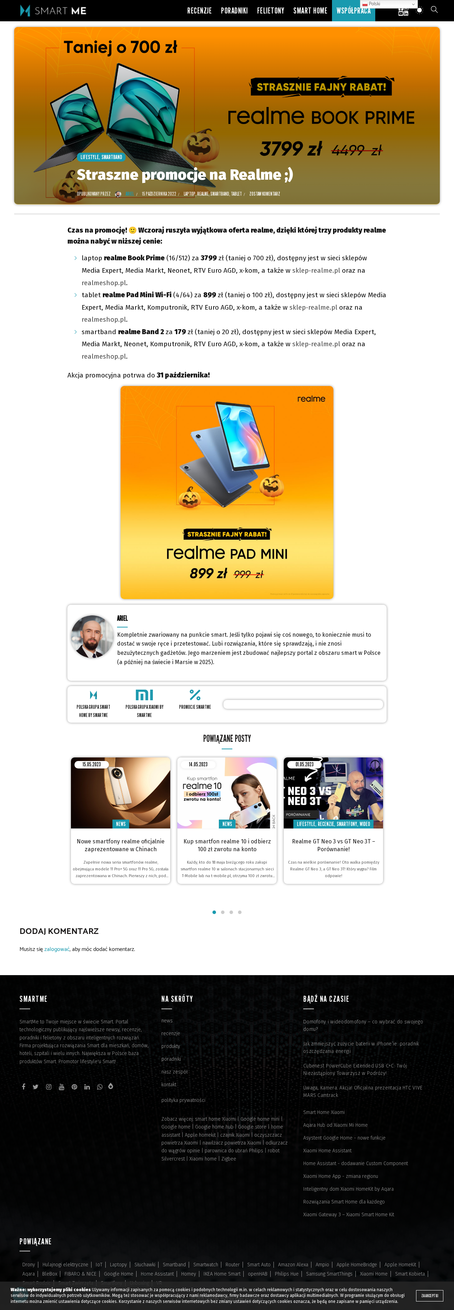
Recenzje (199, 10)
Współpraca (354, 10)
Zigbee (228, 1159)
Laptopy (118, 1265)
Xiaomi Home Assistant (327, 1151)
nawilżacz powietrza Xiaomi (232, 1143)
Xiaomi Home (374, 1274)
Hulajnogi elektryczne (65, 1265)
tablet (236, 194)
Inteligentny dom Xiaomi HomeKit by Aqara (348, 1189)
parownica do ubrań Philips (234, 1151)
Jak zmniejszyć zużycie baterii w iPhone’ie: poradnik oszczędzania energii (361, 1047)
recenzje (170, 1034)
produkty (170, 1046)
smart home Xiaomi (215, 1119)
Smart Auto (259, 1265)
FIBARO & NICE (80, 1274)
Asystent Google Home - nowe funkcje (344, 1138)
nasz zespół (174, 1072)
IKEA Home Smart (222, 1274)
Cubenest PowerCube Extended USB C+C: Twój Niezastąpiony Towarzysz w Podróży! (355, 1069)
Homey (188, 1274)
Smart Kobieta (410, 1274)
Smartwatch (205, 1265)
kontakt (168, 1085)
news (167, 1021)
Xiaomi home (203, 1159)
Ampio (322, 1265)
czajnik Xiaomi (235, 1135)
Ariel (122, 618)
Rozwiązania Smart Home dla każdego (344, 1202)
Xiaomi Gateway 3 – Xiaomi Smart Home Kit (348, 1215)
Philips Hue (287, 1274)
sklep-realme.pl (316, 270)
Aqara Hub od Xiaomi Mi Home (335, 1125)
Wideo (365, 824)
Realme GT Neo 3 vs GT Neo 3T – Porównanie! (333, 845)
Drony (28, 1265)
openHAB (257, 1274)
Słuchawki (144, 1265)
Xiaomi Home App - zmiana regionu (340, 1176)
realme (203, 194)
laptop (189, 194)
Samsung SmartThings (329, 1274)
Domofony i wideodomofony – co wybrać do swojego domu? (363, 1025)
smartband (219, 194)
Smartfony (347, 824)
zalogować (57, 949)
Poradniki (234, 10)
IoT (99, 1265)
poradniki (171, 1059)
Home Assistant (157, 1274)
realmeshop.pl (104, 283)
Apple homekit (200, 1135)
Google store (252, 1127)
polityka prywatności (183, 1100)
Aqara (28, 1274)
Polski (374, 4)
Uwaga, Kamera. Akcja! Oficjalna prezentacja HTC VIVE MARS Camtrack (363, 1091)
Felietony (270, 10)
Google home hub (214, 1127)
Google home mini (259, 1119)
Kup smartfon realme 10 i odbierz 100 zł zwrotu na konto (227, 845)
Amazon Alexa (293, 1265)
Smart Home (310, 10)
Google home (175, 1127)
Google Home (118, 1274)
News (121, 824)
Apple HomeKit (400, 1265)
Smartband (111, 157)
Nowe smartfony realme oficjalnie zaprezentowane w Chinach (121, 845)
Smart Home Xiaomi (324, 1112)
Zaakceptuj (429, 1295)
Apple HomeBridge (357, 1265)
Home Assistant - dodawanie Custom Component (355, 1163)
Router (233, 1265)
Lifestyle (90, 157)
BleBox (49, 1274)
